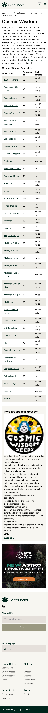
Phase (6, 343)
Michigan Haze (11, 250)
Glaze (6, 191)
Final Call (8, 183)
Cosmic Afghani (11, 146)
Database (21, 13)
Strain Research (8, 676)
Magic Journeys (11, 235)
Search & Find (7, 668)
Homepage (9, 537)
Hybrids (41, 60)
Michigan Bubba (11, 243)
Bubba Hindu (10, 139)
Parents (31, 60)
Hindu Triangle (10, 206)
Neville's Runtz (10, 320)
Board (26, 694)
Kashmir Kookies (11, 213)
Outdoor (27, 672)
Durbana (8, 161)
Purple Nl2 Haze (11, 368)
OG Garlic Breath (11, 328)
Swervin (7, 391)
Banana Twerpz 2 (12, 113)
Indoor (26, 668)
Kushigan (8, 220)
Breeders (34, 13)
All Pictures (28, 684)
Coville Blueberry (12, 153)
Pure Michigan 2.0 (12, 350)
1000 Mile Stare (11, 80)
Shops (4, 680)
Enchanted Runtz (11, 176)
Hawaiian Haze (11, 198)
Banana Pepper (11, 98)
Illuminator (6, 698)
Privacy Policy (8, 709)
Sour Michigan (10, 383)
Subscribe (24, 627)
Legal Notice (24, 709)
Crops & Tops (29, 680)
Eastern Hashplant (12, 168)
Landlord (8, 228)
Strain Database (8, 672)
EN (40, 4)
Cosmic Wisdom (9, 15)
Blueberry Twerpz (12, 131)
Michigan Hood (11, 258)
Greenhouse (29, 676)
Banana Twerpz (11, 105)
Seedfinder (6, 13)
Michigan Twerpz (12, 294)
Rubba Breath (10, 376)
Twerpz (7, 398)
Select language (8, 644)
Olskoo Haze (10, 335)
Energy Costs (7, 694)
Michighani (9, 302)
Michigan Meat (10, 265)
